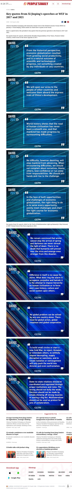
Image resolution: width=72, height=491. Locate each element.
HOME (8, 9)
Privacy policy (61, 486)
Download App (66, 3)
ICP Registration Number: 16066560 (45, 486)
